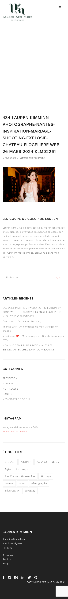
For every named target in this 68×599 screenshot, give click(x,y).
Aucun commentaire (32, 157)
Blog (5, 563)
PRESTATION (10, 378)
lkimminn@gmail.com (14, 539)
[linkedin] (23, 577)
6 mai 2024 (9, 157)
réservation (12, 490)
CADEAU (26, 462)
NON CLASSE (10, 388)
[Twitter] (29, 577)
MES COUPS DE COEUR (16, 399)
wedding (30, 490)
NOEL (22, 483)
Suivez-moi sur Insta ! (15, 431)
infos (8, 469)
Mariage (46, 476)
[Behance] (16, 577)
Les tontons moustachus (20, 476)
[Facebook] (4, 577)
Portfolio (7, 559)
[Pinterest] (35, 577)
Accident (10, 462)
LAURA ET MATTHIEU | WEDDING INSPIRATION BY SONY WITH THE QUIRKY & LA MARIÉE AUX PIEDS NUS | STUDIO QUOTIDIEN (32, 312)
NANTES (7, 394)
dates (55, 462)
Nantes (9, 483)
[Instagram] (9, 577)
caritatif (42, 462)
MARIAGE (8, 383)
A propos (8, 555)
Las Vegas (22, 469)
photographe (39, 483)
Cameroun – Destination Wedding (22, 321)
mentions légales (12, 543)
